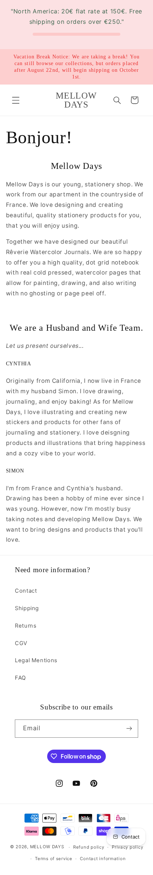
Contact (26, 590)
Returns (25, 625)
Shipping (27, 608)
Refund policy (88, 847)
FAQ (20, 677)
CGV (21, 643)
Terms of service (53, 858)
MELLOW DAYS (47, 847)
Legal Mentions (36, 660)
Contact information (103, 858)
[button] (15, 100)
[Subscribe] (129, 728)
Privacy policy (127, 847)
